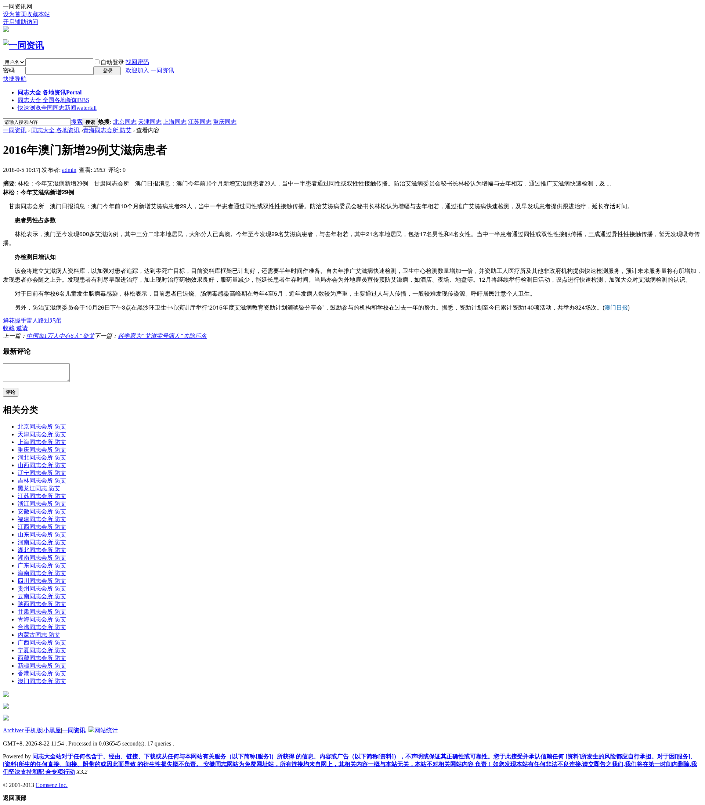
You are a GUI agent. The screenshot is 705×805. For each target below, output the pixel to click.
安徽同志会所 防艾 (42, 511)
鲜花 (9, 320)
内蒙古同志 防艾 (39, 635)
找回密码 (137, 62)
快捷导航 (14, 79)
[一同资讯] (23, 45)
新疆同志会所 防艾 (42, 666)
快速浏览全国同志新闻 (57, 108)
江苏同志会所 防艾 (42, 496)
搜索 (77, 122)
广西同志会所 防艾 (42, 642)
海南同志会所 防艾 (42, 573)
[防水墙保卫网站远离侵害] (91, 730)
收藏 (9, 328)
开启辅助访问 (20, 22)
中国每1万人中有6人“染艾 (60, 336)
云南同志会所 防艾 (42, 596)
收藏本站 (38, 14)
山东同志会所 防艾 (42, 534)
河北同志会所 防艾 (42, 457)
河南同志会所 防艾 (42, 542)
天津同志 (150, 122)
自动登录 (112, 62)
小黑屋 (52, 730)
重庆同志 (224, 122)
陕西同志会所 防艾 (42, 604)
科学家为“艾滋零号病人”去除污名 (162, 336)
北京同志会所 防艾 (42, 426)
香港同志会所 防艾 (42, 673)
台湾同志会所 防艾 (42, 627)
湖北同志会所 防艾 (42, 550)
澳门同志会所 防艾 (42, 681)
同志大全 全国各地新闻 (53, 100)
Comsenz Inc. (52, 785)
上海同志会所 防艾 (42, 442)
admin (69, 170)
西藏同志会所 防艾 (42, 658)
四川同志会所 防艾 (42, 581)
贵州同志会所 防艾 (42, 588)
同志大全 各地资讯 (50, 92)
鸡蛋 (56, 320)
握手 (20, 320)
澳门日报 (616, 307)
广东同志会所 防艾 (42, 565)
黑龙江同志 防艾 (39, 488)
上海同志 (175, 122)
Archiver (13, 730)
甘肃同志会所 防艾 (42, 612)
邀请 (22, 328)
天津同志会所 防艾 (42, 434)
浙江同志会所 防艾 (42, 504)
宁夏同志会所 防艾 (42, 650)
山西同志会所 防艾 (42, 465)
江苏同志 (200, 122)
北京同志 (125, 122)
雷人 (32, 320)
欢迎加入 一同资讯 (150, 70)
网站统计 (106, 730)
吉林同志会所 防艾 (42, 480)
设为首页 (14, 14)
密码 (9, 70)
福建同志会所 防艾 (42, 519)
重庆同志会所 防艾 (42, 450)
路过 (44, 320)
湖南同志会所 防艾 (42, 558)
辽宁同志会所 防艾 (42, 473)
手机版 (33, 730)
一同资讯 (14, 130)
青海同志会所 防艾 (107, 130)
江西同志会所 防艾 (42, 527)
